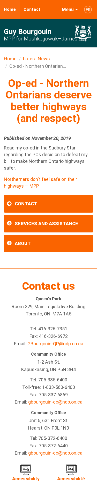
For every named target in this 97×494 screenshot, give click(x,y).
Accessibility (26, 478)
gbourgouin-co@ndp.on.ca (55, 402)
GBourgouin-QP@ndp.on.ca (55, 343)
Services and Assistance (46, 223)
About (23, 243)
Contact (32, 9)
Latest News (36, 58)
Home (10, 9)
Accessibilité (71, 478)
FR (88, 9)
